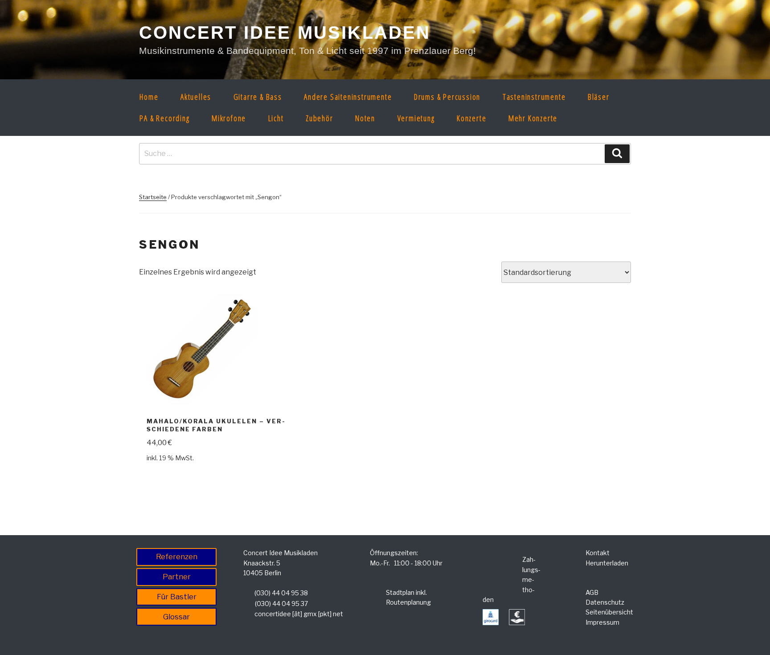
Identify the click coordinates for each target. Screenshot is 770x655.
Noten (365, 118)
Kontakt (598, 553)
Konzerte (471, 118)
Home (148, 96)
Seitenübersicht (609, 612)
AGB (592, 592)
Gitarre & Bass (257, 96)
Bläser (599, 96)
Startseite (153, 197)
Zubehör (319, 118)
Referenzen (176, 556)
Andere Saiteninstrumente (348, 96)
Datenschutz (605, 602)
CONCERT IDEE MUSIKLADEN (285, 32)
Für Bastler (177, 596)
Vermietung (416, 118)
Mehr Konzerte (532, 118)
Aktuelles (195, 96)
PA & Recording (164, 118)
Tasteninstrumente (534, 96)
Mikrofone (229, 118)
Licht (276, 118)
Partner (177, 576)
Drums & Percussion (447, 96)
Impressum (602, 622)
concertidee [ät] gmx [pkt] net (298, 614)
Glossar (176, 616)
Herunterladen (607, 563)
